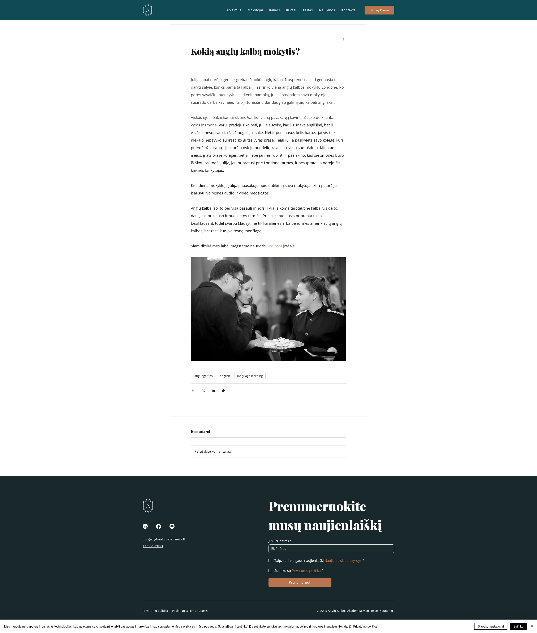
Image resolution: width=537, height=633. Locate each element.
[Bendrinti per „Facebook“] (193, 390)
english (225, 376)
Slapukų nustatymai (491, 626)
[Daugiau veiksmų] (343, 39)
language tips (203, 376)
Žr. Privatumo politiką (363, 626)
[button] (291, 10)
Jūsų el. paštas (279, 541)
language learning (250, 376)
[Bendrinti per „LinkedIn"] (213, 390)
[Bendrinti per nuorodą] (224, 390)
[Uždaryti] (531, 626)
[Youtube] (172, 526)
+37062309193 (153, 546)
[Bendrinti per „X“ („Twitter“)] (203, 390)
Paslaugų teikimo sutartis (190, 611)
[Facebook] (158, 526)
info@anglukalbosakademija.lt (164, 539)
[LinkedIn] (145, 526)
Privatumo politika (155, 611)
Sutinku (518, 626)
